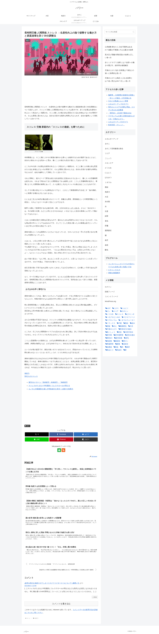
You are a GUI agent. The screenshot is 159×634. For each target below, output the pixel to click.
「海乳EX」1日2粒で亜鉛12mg (119, 113)
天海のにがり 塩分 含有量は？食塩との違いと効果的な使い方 (119, 71)
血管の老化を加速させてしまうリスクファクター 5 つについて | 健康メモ (51, 583)
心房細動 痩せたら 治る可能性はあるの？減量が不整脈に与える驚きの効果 (119, 48)
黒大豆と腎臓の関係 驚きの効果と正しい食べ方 (119, 56)
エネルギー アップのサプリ (118, 104)
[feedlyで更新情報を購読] (59, 450)
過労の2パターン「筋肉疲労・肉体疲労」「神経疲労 (48, 382)
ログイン (108, 287)
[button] (86, 439)
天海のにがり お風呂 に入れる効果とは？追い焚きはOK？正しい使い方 (118, 79)
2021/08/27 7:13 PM (30, 585)
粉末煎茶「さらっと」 (116, 125)
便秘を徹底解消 (114, 273)
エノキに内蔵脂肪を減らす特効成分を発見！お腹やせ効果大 (51, 389)
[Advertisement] (61, 92)
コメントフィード (111, 296)
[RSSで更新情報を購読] (63, 450)
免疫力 (26, 373)
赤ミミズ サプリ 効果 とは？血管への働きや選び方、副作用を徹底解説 (119, 64)
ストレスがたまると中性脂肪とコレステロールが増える (49, 386)
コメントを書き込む (61, 604)
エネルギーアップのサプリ (118, 122)
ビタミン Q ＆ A (114, 270)
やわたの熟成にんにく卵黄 (118, 101)
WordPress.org (110, 301)
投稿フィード (110, 292)
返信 (95, 597)
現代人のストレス (31, 376)
